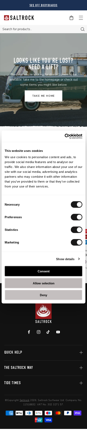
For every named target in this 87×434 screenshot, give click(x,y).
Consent (44, 271)
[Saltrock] (19, 17)
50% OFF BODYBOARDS (44, 5)
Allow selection (43, 283)
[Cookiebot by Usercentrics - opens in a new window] (64, 136)
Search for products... (17, 29)
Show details (65, 259)
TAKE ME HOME (43, 96)
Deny (43, 295)
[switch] (76, 217)
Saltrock (25, 400)
